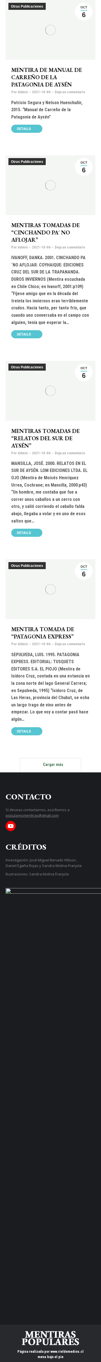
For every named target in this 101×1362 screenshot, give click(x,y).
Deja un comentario (70, 92)
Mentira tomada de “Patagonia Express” (42, 633)
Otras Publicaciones (27, 6)
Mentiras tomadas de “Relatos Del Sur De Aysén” (45, 438)
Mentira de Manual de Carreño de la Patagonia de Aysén (46, 77)
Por (19, 92)
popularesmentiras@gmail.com (32, 815)
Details (24, 129)
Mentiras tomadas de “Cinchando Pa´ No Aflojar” (45, 232)
